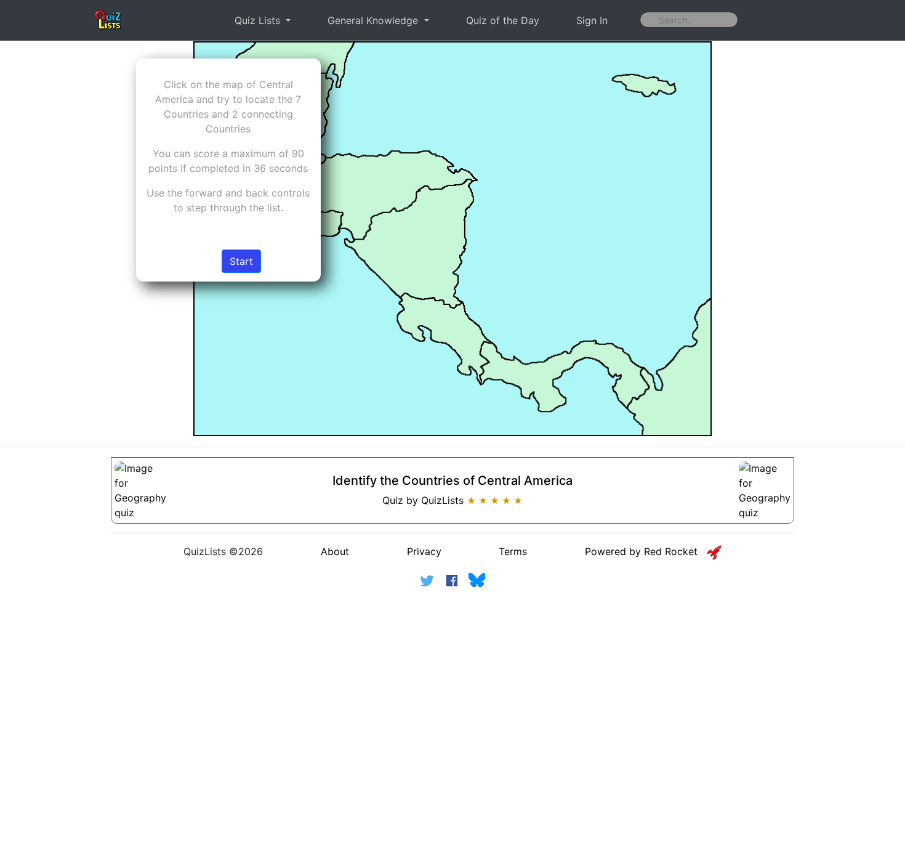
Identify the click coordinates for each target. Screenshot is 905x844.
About (335, 551)
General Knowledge (374, 20)
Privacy (424, 551)
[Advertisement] (452, 692)
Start (241, 261)
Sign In (592, 20)
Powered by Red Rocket (646, 551)
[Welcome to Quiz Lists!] (108, 20)
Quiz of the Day (502, 20)
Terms (513, 551)
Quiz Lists (259, 20)
